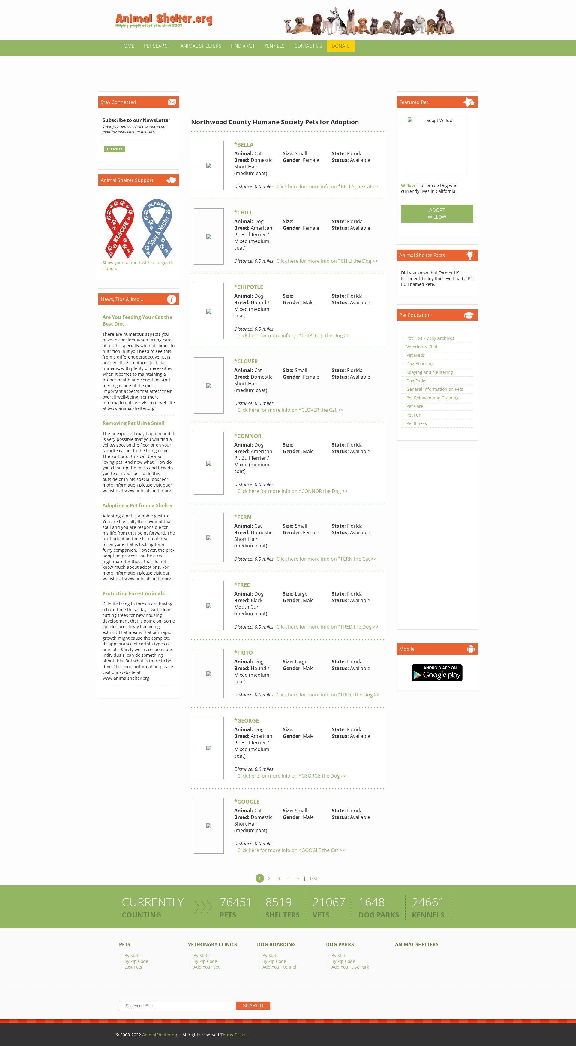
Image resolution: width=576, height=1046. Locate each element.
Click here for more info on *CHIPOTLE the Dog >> (293, 335)
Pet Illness (416, 423)
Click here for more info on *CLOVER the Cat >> (290, 410)
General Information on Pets (434, 389)
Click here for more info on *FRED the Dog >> (327, 626)
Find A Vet (243, 46)
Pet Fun (414, 415)
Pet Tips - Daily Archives (430, 338)
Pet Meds (415, 355)
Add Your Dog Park (350, 967)
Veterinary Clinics (424, 347)
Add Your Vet (207, 967)
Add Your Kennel (279, 967)
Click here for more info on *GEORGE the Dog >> (291, 775)
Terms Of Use (234, 1035)
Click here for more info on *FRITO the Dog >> (328, 694)
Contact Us (308, 46)
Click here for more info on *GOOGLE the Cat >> (291, 850)
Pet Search (157, 46)
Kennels (274, 46)
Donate (341, 46)
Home (127, 46)
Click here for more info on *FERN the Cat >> (326, 559)
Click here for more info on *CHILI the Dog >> (327, 261)
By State (132, 955)
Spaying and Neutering (429, 372)
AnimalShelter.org (160, 1035)
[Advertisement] (288, 69)
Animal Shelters (201, 46)
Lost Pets (133, 967)
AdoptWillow (437, 213)
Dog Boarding (420, 363)
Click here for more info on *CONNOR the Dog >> (292, 491)
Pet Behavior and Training (432, 398)
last (313, 878)
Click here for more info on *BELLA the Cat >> (327, 186)
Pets (124, 944)
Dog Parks (416, 381)
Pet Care (414, 406)
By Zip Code (136, 961)
